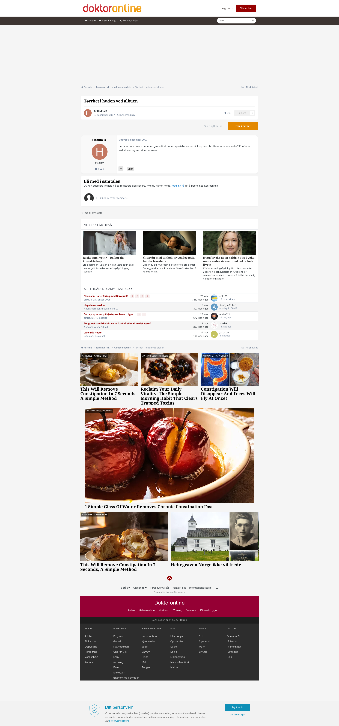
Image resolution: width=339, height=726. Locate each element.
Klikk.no (183, 620)
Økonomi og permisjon (126, 677)
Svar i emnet (243, 126)
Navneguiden (121, 646)
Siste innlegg (108, 20)
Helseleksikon (147, 610)
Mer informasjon (237, 714)
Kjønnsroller (148, 641)
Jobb (145, 646)
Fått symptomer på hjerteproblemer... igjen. (109, 314)
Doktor (169, 603)
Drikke (173, 651)
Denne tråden (240, 20)
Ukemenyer (177, 636)
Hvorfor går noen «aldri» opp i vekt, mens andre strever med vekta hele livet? (229, 261)
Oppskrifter (176, 641)
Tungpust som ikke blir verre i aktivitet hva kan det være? (117, 323)
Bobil (230, 656)
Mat (144, 662)
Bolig (88, 628)
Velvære (191, 610)
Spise (173, 646)
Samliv (146, 651)
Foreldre (119, 628)
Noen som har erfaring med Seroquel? (106, 296)
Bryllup (203, 651)
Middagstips (177, 656)
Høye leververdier (94, 305)
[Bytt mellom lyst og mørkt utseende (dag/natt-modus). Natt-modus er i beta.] (217, 587)
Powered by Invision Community (169, 592)
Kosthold (164, 610)
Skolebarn (119, 672)
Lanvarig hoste (93, 332)
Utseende (139, 587)
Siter (130, 168)
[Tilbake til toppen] (169, 578)
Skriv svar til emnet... (115, 197)
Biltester (232, 641)
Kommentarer (150, 636)
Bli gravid (118, 636)
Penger (146, 667)
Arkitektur (90, 636)
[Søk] (253, 20)
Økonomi (90, 662)
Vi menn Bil (233, 636)
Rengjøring (91, 651)
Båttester (232, 651)
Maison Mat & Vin (180, 662)
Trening (177, 610)
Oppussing (91, 646)
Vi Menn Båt (234, 646)
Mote (202, 628)
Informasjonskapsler (200, 587)
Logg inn (226, 8)
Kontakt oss (179, 587)
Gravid (117, 641)
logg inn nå (178, 185)
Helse (131, 610)
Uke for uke (120, 651)
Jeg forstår (237, 707)
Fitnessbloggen (209, 610)
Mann (202, 646)
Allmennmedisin (126, 114)
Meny (90, 20)
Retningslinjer (130, 20)
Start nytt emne (213, 126)
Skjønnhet (204, 641)
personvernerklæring (119, 721)
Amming (118, 662)
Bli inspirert (91, 641)
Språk (125, 587)
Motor (231, 628)
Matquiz (175, 667)
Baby (116, 656)
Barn (116, 667)
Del (228, 113)
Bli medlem (246, 8)
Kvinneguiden (151, 628)
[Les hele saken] (109, 243)
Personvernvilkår (159, 587)
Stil (201, 636)
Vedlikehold (91, 656)
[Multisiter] (120, 168)
